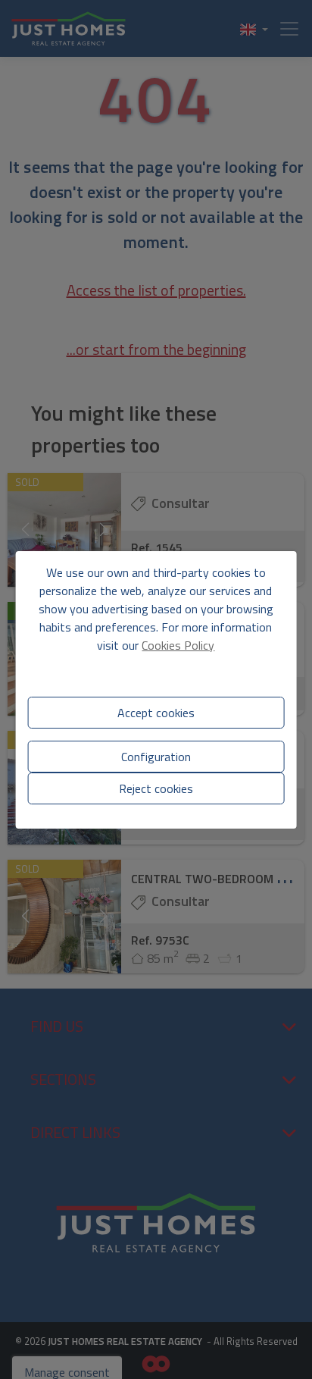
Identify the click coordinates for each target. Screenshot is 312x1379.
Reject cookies (156, 788)
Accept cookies (156, 713)
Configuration (156, 756)
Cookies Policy (178, 645)
